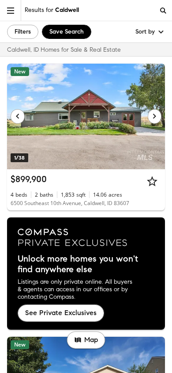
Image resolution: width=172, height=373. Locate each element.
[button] (10, 10)
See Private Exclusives (61, 312)
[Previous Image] (18, 116)
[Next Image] (155, 116)
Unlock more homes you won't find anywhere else (78, 264)
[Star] (152, 181)
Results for (52, 10)
